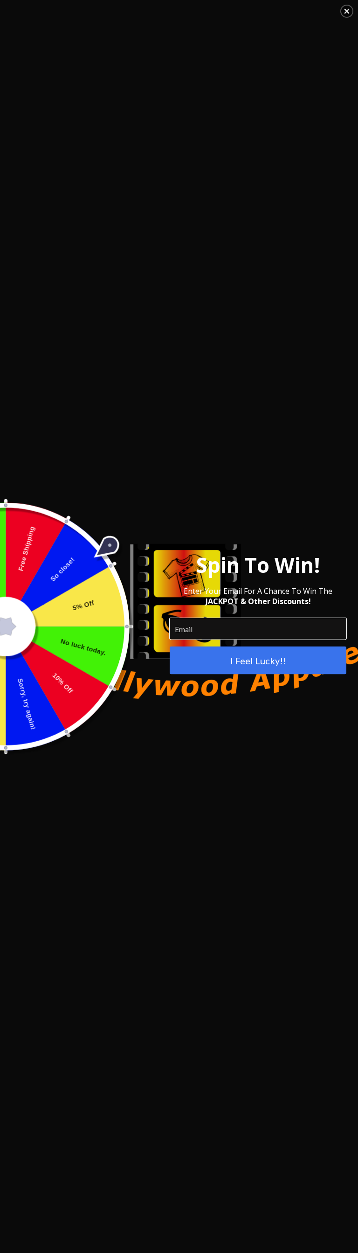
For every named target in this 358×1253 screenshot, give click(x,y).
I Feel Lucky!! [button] (258, 660)
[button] (346, 11)
